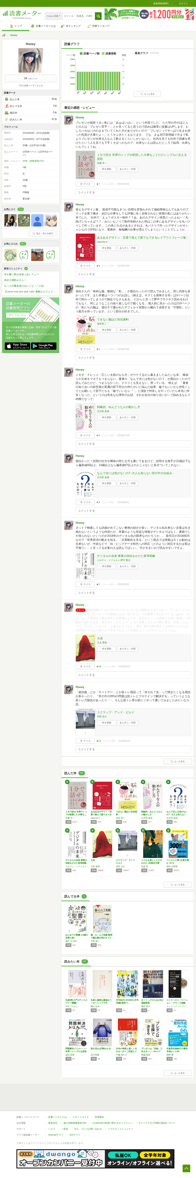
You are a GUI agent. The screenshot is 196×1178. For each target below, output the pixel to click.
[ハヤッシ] (37, 225)
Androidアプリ (55, 1135)
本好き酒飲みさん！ (15, 280)
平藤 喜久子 (121, 1055)
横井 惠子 (145, 1006)
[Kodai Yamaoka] (51, 260)
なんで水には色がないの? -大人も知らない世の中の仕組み (134, 473)
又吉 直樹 (102, 642)
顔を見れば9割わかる (101, 1048)
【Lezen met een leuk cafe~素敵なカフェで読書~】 (31, 291)
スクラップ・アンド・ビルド (115, 712)
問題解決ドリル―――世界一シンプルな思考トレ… (76, 1051)
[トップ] (3, 35)
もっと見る (149, 94)
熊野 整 (170, 1055)
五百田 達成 (103, 411)
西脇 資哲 (145, 1055)
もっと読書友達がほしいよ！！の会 (24, 285)
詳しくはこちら (17, 315)
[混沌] (10, 225)
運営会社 (52, 1123)
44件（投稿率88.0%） (34, 161)
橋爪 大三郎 (71, 941)
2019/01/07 (125, 666)
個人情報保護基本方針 (75, 1123)
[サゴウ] (37, 260)
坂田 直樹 (69, 1055)
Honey (80, 117)
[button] (98, 16)
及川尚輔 (95, 1055)
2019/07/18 (123, 435)
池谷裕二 (101, 323)
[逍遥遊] (24, 225)
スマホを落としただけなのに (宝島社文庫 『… (151, 863)
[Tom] (24, 260)
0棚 (24, 167)
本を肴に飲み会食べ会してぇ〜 (21, 274)
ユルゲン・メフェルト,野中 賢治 (113, 560)
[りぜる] (51, 225)
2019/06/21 (123, 502)
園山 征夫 (95, 1006)
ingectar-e (102, 242)
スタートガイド (81, 1117)
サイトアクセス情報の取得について (156, 1123)
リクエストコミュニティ (120, 1129)
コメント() (107, 184)
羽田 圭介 (102, 716)
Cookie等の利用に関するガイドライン (112, 1123)
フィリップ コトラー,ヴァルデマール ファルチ (178, 1006)
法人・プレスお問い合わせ (88, 1129)
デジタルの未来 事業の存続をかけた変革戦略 (126, 555)
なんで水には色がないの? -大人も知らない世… (177, 814)
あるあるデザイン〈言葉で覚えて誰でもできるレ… (101, 814)
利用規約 (99, 1117)
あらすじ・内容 (128, 169)
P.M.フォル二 (71, 1006)
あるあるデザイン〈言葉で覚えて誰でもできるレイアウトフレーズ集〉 (143, 237)
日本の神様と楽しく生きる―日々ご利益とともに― (126, 1051)
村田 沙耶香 (172, 866)
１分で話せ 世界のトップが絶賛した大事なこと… (76, 814)
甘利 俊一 (95, 941)
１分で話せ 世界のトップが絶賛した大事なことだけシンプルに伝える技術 (142, 156)
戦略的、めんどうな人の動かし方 (118, 407)
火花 (100, 638)
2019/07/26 (123, 184)
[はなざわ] (10, 260)
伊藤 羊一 (102, 163)
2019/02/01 (123, 584)
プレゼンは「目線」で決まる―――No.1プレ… (151, 1051)
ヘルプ (51, 1129)
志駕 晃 (144, 866)
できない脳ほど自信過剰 (113, 319)
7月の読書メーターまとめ (31, 85)
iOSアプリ (74, 1135)
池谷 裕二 (120, 818)
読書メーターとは (57, 1117)
